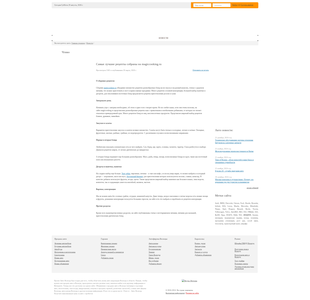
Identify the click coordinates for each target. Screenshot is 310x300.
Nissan (217, 209)
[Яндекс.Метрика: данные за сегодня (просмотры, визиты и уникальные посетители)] (189, 280)
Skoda (247, 209)
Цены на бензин (185, 38)
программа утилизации (224, 221)
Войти (234, 5)
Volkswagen (219, 212)
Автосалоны (153, 243)
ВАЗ (240, 212)
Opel (224, 209)
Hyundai (254, 203)
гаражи (106, 38)
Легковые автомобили (62, 243)
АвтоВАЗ (234, 212)
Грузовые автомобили (62, 246)
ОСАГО (229, 215)
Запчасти (198, 249)
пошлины (254, 218)
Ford (242, 203)
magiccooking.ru (110, 88)
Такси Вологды (154, 255)
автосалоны (86, 38)
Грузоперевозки (155, 249)
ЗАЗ (256, 212)
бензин (255, 215)
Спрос (103, 255)
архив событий (252, 188)
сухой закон (252, 221)
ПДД (235, 215)
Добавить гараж (107, 258)
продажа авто (64, 38)
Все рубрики (154, 261)
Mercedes (244, 206)
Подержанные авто (61, 261)
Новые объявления (61, 264)
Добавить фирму (155, 264)
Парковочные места (108, 249)
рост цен (241, 221)
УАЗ (240, 215)
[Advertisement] (179, 20)
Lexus (229, 206)
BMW (222, 203)
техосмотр (219, 224)
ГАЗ (245, 212)
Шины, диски (154, 258)
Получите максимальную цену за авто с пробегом (73, 294)
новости (163, 38)
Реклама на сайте (192, 293)
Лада (223, 215)
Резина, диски (200, 243)
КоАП (217, 215)
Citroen (236, 203)
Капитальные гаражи (109, 243)
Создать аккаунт (247, 5)
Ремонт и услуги (201, 252)
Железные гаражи (107, 246)
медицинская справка (233, 218)
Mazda (236, 206)
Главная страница (78, 43)
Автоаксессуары (155, 246)
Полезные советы (241, 264)
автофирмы (124, 38)
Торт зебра (126, 173)
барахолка (144, 38)
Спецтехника (59, 255)
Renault (240, 209)
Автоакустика (200, 246)
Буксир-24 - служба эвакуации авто (229, 171)
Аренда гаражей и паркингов (112, 252)
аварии (247, 214)
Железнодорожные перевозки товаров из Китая (234, 151)
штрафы (244, 224)
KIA (224, 206)
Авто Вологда (65, 281)
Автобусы (58, 249)
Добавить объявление (203, 255)
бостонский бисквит (135, 176)
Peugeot (232, 209)
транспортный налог (232, 224)
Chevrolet (229, 203)
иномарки (219, 218)
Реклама (206, 38)
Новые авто (58, 258)
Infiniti (217, 206)
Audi (217, 203)
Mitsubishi (254, 206)
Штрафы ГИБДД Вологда (244, 243)
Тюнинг (152, 252)
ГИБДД (250, 212)
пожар (246, 218)
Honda (247, 203)
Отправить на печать (201, 70)
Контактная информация (175, 293)
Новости (89, 43)
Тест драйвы (239, 261)
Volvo (227, 212)
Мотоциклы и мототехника (64, 252)
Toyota (255, 209)
